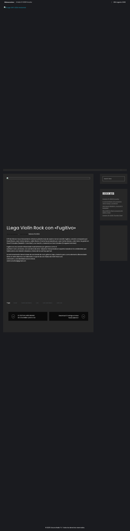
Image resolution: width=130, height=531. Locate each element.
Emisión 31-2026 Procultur (24, 2)
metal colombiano (26, 303)
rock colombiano (47, 303)
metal (15, 303)
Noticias (24, 234)
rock (37, 303)
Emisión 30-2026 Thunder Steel (112, 215)
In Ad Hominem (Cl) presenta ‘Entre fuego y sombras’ (112, 202)
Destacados (12, 234)
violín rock (59, 303)
